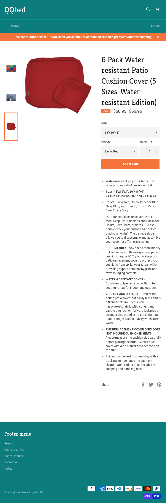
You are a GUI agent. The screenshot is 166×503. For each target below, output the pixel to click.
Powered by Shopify (32, 492)
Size (104, 122)
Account (156, 26)
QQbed (15, 9)
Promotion (11, 462)
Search (9, 443)
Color (105, 141)
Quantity (146, 141)
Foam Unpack (13, 456)
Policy (8, 468)
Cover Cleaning (14, 449)
